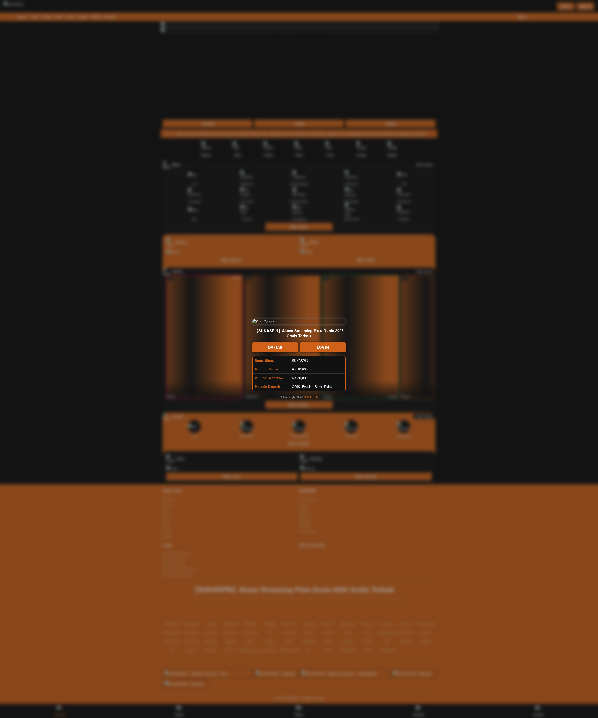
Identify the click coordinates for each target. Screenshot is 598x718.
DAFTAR (275, 347)
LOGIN (323, 347)
